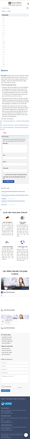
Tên (4, 155)
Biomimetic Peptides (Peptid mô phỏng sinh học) (13, 201)
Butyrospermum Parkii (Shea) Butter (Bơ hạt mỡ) (13, 191)
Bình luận (5, 143)
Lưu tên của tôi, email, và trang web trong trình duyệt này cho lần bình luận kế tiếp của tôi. (15, 176)
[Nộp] (27, 8)
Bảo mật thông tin (6, 354)
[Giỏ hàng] (28, 3)
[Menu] (2, 3)
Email (4, 161)
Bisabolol (4, 198)
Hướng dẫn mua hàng (7, 337)
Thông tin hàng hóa (6, 343)
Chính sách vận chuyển (7, 352)
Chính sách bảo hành (6, 350)
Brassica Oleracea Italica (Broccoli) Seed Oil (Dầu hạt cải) (15, 195)
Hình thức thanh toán (6, 339)
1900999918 (8, 411)
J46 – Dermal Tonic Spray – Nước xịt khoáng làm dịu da (14, 125)
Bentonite (4, 204)
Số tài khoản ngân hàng (7, 341)
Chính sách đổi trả (6, 348)
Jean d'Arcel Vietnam (9, 292)
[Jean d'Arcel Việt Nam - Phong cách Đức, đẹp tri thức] (15, 4)
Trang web (5, 168)
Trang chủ (4, 11)
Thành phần (5, 15)
